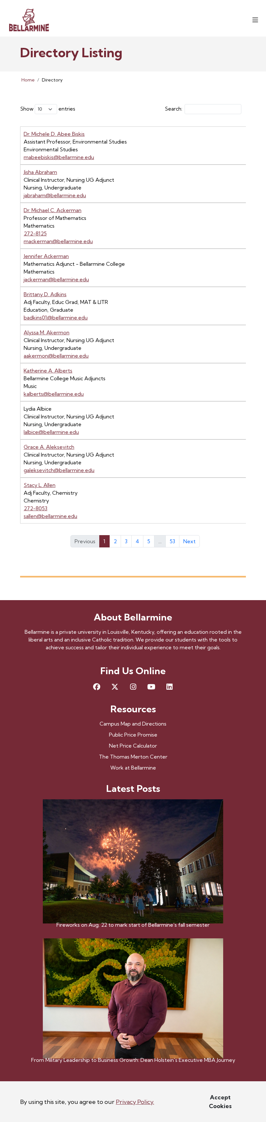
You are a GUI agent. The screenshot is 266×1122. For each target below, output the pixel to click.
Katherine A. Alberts (48, 370)
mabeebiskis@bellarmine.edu (59, 157)
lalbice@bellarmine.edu (51, 432)
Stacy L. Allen (39, 485)
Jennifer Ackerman (46, 256)
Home (28, 80)
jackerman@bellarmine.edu (56, 279)
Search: (173, 108)
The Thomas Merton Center (133, 756)
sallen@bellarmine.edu (50, 516)
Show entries (47, 108)
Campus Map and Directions (133, 723)
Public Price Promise (133, 734)
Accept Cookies (220, 1102)
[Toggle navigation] (255, 20)
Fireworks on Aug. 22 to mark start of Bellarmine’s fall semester (133, 925)
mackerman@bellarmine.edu (58, 241)
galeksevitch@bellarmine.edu (59, 470)
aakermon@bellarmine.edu (56, 355)
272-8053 (35, 508)
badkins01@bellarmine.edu (56, 317)
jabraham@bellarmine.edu (55, 195)
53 (172, 541)
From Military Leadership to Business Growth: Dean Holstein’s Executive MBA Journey (133, 1060)
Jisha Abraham (40, 172)
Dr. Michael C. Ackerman (52, 210)
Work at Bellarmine (133, 767)
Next (189, 541)
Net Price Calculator (133, 745)
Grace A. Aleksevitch (49, 447)
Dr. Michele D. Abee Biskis (54, 134)
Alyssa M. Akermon (46, 332)
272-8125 (35, 233)
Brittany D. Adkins (45, 294)
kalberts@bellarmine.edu (54, 394)
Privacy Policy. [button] (135, 1102)
